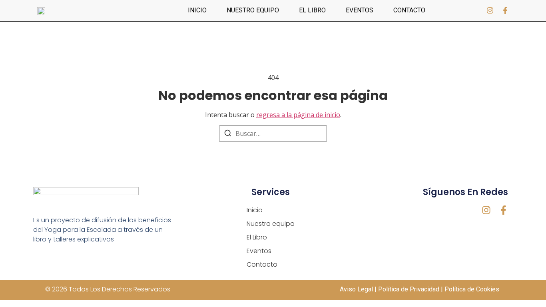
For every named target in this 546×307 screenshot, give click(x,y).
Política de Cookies (472, 289)
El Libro (312, 10)
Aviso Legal (356, 289)
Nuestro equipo (253, 10)
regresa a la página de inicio (298, 114)
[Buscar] (227, 134)
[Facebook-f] (505, 10)
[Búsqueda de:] (273, 133)
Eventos (359, 10)
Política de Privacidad (408, 289)
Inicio (197, 10)
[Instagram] (490, 10)
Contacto (409, 10)
